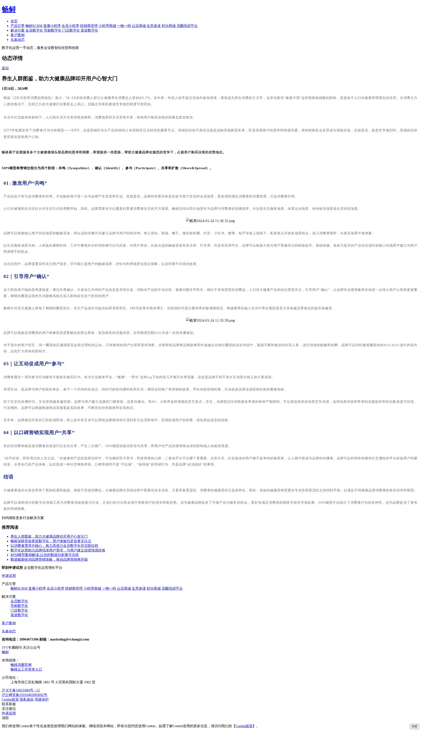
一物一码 (124, 26)
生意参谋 (154, 26)
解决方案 (18, 30)
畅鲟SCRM (33, 26)
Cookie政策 (10, 699)
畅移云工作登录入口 (26, 669)
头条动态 (18, 39)
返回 (5, 68)
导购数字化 (52, 30)
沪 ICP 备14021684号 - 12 (21, 690)
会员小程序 (70, 26)
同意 (414, 726)
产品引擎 (18, 26)
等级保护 (42, 699)
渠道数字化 (89, 30)
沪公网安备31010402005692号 (24, 695)
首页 (14, 21)
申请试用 (9, 576)
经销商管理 (89, 26)
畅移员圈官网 (21, 665)
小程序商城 (107, 26)
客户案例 (18, 35)
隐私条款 (27, 699)
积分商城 (169, 26)
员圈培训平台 (187, 26)
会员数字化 (34, 30)
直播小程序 (52, 26)
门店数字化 (71, 30)
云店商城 (139, 26)
